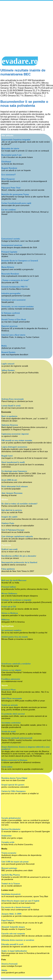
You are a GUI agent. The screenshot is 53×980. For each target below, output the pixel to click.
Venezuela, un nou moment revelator (17, 306)
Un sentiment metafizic (11, 630)
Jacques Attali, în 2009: (11, 914)
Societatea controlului (11, 723)
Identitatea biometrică (10, 894)
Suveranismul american (11, 245)
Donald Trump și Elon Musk (13, 319)
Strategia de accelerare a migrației (16, 600)
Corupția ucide (7, 842)
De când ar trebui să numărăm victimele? (19, 504)
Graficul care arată (9, 549)
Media (4, 346)
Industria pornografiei (10, 293)
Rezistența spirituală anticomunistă (16, 738)
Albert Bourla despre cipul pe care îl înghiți (20, 901)
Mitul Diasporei (8, 179)
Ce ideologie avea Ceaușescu (14, 471)
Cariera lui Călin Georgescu (13, 791)
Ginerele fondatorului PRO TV (14, 287)
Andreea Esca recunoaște (12, 399)
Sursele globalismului (11, 818)
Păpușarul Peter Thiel (10, 188)
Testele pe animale (9, 705)
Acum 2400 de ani (9, 480)
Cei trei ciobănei (8, 210)
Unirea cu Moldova (9, 613)
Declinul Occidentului (10, 829)
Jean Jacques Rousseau (11, 493)
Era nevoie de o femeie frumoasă (15, 907)
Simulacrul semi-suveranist (13, 300)
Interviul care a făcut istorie (13, 335)
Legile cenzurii (7, 364)
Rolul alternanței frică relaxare (14, 486)
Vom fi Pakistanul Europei (12, 530)
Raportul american (9, 326)
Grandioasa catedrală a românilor (16, 664)
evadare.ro (20, 61)
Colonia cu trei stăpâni (11, 670)
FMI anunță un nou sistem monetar (16, 440)
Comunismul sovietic (10, 239)
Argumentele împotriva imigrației (15, 140)
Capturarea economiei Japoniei (15, 434)
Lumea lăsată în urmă (10, 406)
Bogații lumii (7, 456)
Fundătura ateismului (10, 679)
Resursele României (10, 274)
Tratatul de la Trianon (10, 884)
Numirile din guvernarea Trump (15, 194)
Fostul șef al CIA (8, 607)
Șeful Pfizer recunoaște (11, 698)
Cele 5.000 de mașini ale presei (15, 862)
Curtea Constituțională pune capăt (16, 203)
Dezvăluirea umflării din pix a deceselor (18, 556)
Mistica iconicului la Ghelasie (14, 760)
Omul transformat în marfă (13, 462)
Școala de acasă (8, 731)
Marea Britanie (7, 267)
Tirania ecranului (8, 853)
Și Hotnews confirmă (10, 313)
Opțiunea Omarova (9, 425)
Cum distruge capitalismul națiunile (17, 536)
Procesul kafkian (8, 587)
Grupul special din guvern (12, 785)
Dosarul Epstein (8, 352)
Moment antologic (9, 868)
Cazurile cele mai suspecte (13, 934)
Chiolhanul (6, 162)
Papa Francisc (7, 920)
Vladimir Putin (7, 523)
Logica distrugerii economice (14, 447)
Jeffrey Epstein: (8, 370)
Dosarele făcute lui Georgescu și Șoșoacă (19, 261)
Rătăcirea (5, 620)
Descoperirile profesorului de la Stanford (19, 562)
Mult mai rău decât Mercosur (13, 580)
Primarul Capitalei (9, 252)
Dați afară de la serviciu (11, 510)
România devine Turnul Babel (14, 778)
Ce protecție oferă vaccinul (13, 714)
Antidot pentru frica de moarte (14, 637)
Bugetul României (9, 168)
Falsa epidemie (8, 569)
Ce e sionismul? (8, 175)
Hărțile (4, 970)
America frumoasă (9, 964)
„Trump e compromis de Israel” (15, 280)
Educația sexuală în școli (12, 944)
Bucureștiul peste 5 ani (11, 155)
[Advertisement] (26, 28)
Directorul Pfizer (8, 690)
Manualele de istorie (10, 148)
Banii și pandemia (9, 416)
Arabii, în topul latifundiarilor (14, 951)
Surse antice (6, 767)
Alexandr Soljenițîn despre (13, 927)
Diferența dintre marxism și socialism (17, 940)
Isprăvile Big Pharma (10, 875)
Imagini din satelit (9, 517)
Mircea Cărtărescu (9, 593)
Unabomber (6, 836)
